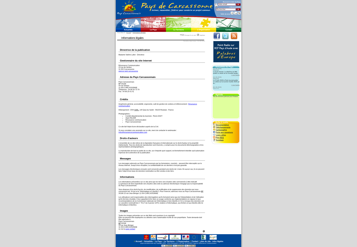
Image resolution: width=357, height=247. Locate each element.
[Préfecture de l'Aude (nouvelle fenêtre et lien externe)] (186, 239)
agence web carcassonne (128, 71)
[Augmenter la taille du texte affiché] (239, 14)
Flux (220, 138)
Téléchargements (223, 127)
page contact (130, 229)
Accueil (128, 32)
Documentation (222, 125)
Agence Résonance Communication (205, 243)
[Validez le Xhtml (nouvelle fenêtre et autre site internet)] (178, 246)
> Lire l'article (235, 75)
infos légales (217, 241)
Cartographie (221, 130)
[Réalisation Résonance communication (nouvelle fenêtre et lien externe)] (213, 239)
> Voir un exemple (235, 7)
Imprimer (202, 35)
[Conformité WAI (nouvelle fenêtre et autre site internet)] (190, 246)
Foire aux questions (224, 132)
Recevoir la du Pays (232, 2)
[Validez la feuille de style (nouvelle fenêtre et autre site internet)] (167, 246)
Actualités (128, 30)
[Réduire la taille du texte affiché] (235, 14)
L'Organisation (203, 30)
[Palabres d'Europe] (225, 64)
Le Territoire (178, 30)
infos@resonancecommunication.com (133, 132)
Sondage (220, 140)
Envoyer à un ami (190, 35)
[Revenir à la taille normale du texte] (232, 14)
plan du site (205, 241)
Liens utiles (221, 135)
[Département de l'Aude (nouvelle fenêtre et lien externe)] (153, 239)
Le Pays (153, 30)
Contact (228, 30)
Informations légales (139, 32)
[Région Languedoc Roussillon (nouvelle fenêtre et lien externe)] (145, 239)
